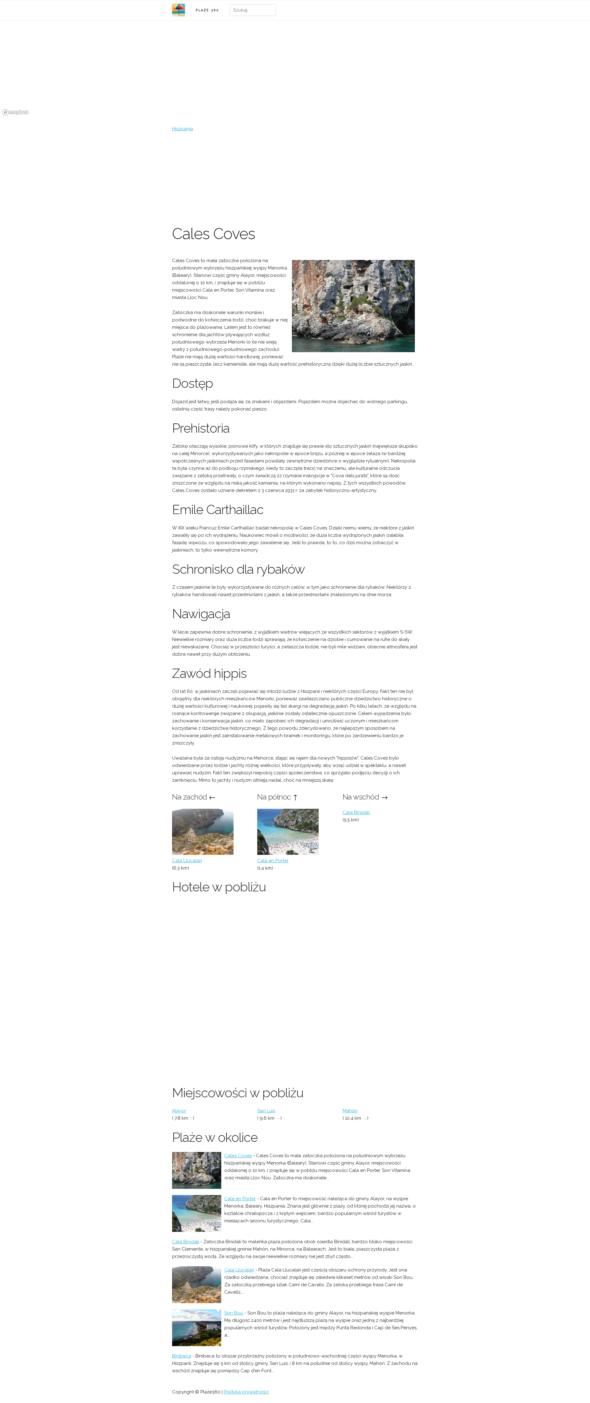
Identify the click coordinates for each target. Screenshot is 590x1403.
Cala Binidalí (356, 812)
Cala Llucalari (187, 860)
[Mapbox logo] (15, 112)
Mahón (350, 1111)
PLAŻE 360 (207, 10)
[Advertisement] (295, 179)
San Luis (266, 1111)
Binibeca (181, 1356)
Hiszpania (182, 129)
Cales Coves (238, 1155)
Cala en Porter (273, 860)
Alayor (179, 1111)
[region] (295, 72)
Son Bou (233, 1313)
